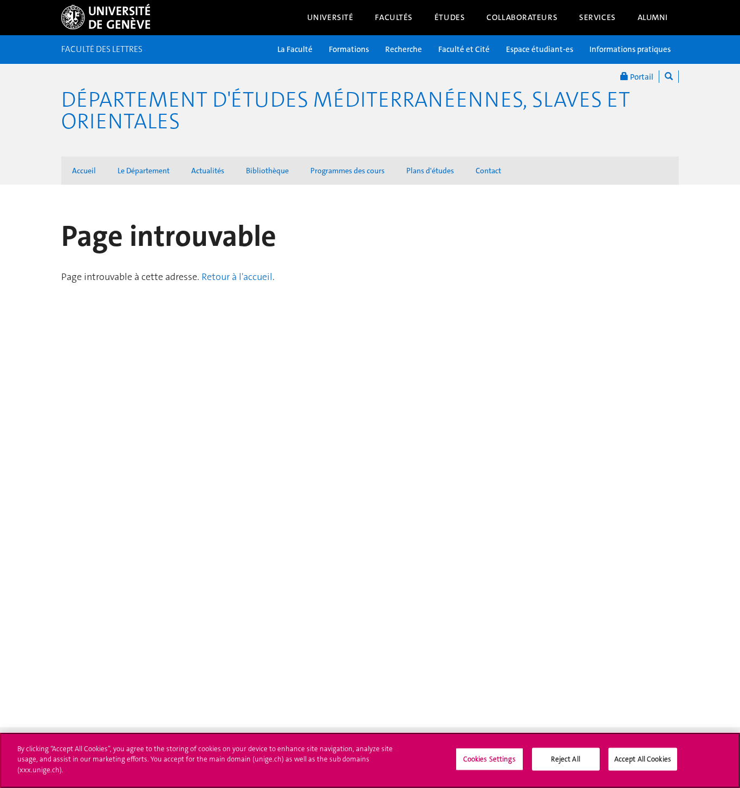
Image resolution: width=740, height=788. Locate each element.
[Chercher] (668, 76)
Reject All (565, 759)
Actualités (207, 170)
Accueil (84, 170)
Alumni (653, 17)
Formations (349, 49)
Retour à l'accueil (237, 276)
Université (330, 17)
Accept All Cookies (642, 759)
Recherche (403, 49)
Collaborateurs (521, 17)
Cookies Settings (489, 759)
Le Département (144, 170)
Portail (640, 76)
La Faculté (295, 49)
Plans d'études (430, 170)
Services (597, 17)
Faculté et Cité (464, 49)
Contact (488, 170)
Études (449, 17)
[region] (370, 760)
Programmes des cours (347, 170)
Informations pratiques (630, 49)
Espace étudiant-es (539, 49)
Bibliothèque (267, 170)
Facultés (394, 17)
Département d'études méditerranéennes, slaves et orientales (345, 110)
